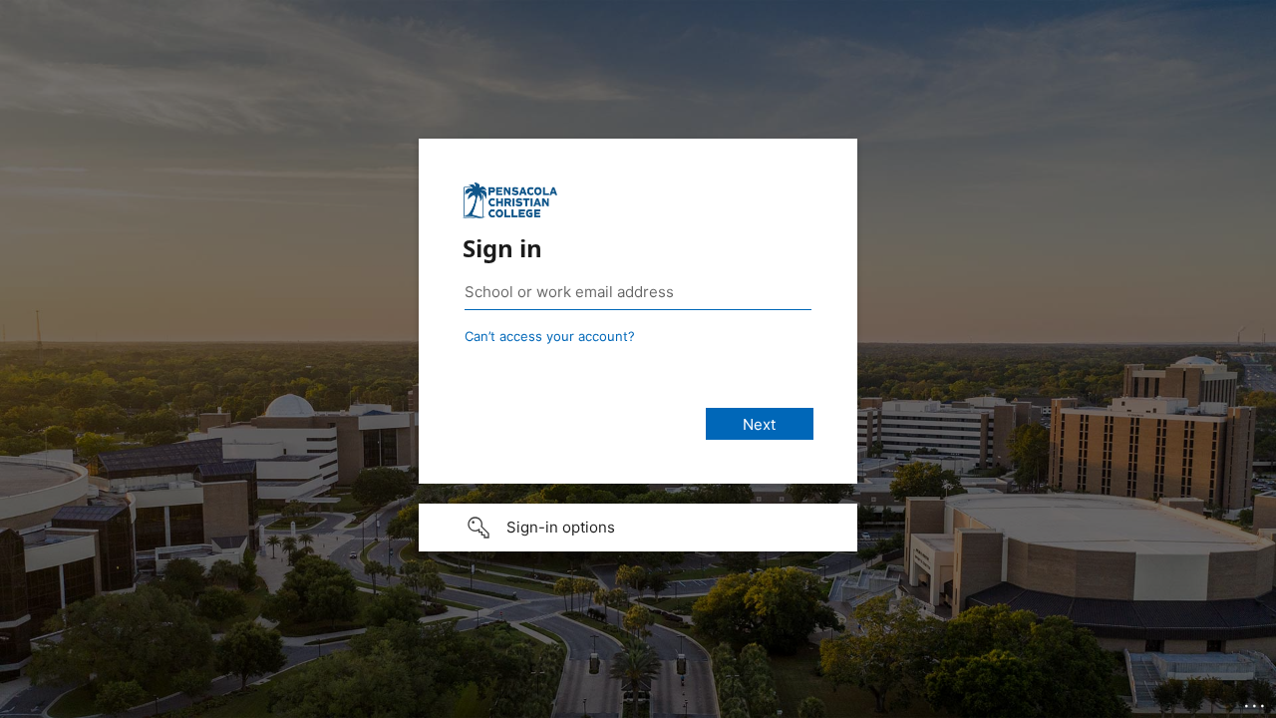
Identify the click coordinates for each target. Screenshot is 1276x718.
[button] (638, 527)
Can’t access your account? (550, 336)
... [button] (1256, 701)
